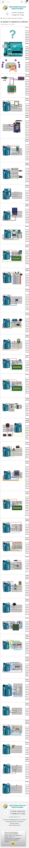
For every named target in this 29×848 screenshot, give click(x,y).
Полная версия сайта (14, 825)
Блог (4, 18)
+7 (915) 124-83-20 (17, 13)
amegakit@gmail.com (14, 817)
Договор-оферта (14, 823)
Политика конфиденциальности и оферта (14, 819)
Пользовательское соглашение (14, 821)
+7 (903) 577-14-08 (17, 15)
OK (13, 843)
